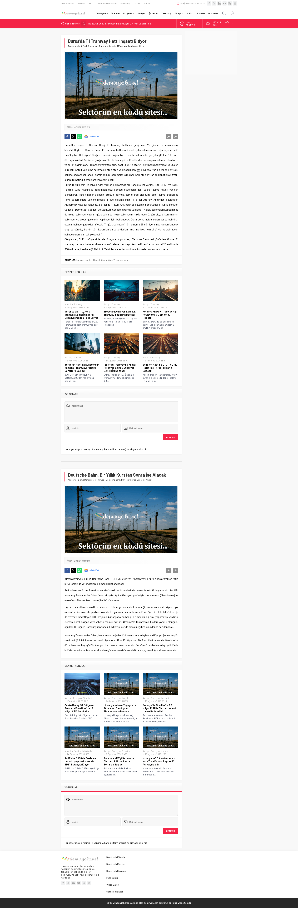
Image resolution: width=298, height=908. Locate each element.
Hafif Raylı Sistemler (87, 46)
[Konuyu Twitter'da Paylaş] (73, 136)
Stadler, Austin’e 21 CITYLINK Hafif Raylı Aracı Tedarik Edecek (160, 367)
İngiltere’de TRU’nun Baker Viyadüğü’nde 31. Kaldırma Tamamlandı (121, 23)
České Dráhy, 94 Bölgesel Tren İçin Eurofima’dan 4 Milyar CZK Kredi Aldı (79, 708)
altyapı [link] (159, 214)
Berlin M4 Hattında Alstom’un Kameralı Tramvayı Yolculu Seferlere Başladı (81, 367)
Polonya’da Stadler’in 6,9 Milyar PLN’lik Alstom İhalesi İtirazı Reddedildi (159, 708)
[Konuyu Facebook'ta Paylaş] (67, 136)
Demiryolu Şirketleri (82, 698)
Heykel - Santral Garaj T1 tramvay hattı (110, 260)
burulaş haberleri (84, 260)
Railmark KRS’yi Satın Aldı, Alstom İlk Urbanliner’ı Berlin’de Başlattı (119, 761)
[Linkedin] (219, 3)
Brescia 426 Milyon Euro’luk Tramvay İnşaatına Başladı (120, 313)
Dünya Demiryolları (87, 479)
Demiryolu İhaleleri (160, 698)
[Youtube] (224, 3)
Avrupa (107, 304)
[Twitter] (214, 3)
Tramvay (103, 46)
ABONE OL (94, 136)
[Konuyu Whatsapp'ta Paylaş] (79, 136)
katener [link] (90, 244)
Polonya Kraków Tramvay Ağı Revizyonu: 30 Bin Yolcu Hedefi (160, 314)
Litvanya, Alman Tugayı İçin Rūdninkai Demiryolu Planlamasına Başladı (120, 708)
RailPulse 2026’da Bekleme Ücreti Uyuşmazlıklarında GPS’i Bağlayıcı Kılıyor (80, 761)
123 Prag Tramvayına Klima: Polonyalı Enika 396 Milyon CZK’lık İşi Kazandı (120, 367)
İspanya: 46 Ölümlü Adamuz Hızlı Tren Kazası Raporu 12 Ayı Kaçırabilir (159, 761)
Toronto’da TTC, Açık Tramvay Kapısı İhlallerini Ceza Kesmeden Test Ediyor (81, 314)
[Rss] (230, 3)
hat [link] (138, 169)
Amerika (68, 304)
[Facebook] (209, 3)
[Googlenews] (235, 3)
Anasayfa (72, 46)
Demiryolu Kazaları (160, 751)
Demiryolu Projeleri (121, 698)
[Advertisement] (211, 52)
